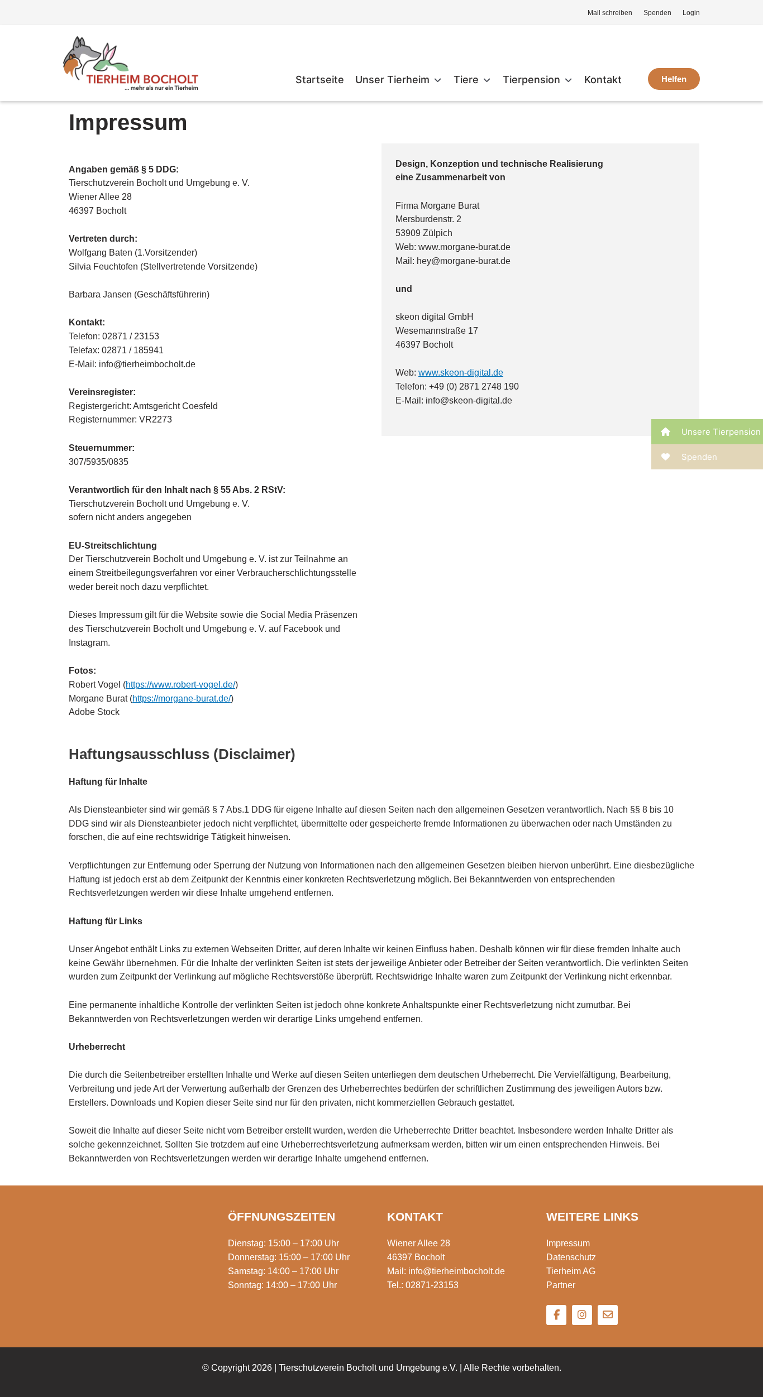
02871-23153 (432, 1285)
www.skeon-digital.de (460, 372)
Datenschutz (571, 1257)
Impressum (568, 1243)
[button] (399, 80)
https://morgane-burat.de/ (181, 698)
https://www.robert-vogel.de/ (180, 684)
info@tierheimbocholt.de (456, 1271)
